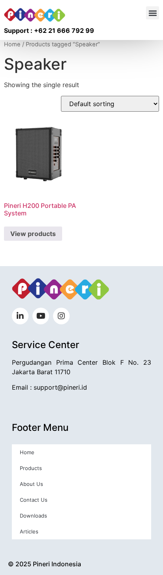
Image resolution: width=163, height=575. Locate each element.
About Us (31, 484)
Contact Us (33, 500)
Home (12, 44)
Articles (29, 531)
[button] (152, 12)
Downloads (33, 515)
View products (33, 234)
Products (31, 468)
